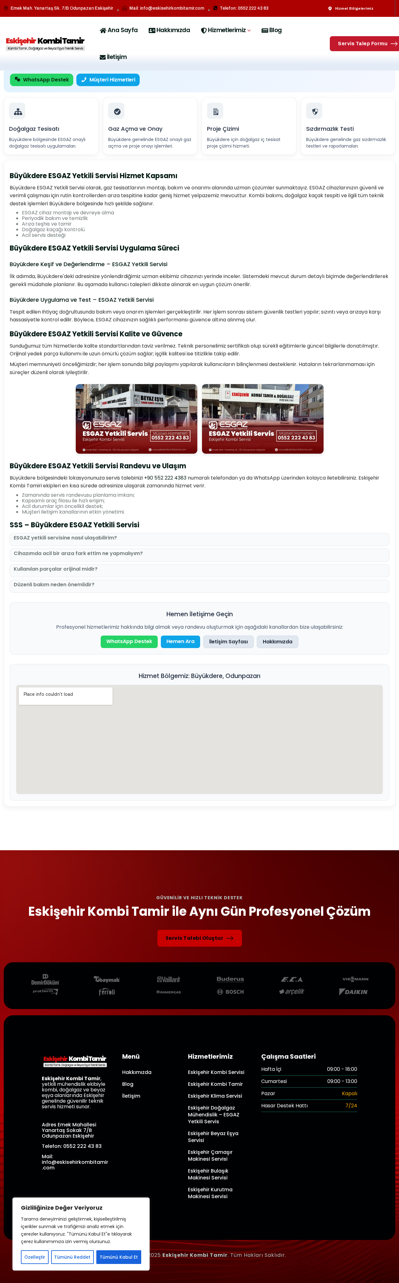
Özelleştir (34, 1257)
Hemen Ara (180, 641)
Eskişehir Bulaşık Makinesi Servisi (208, 1174)
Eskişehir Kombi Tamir (215, 1084)
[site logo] (45, 43)
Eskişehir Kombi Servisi (216, 1072)
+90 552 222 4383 (165, 477)
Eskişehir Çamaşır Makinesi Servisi (210, 1156)
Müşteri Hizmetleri (112, 79)
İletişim (117, 57)
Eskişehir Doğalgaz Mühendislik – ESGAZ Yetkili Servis (213, 1114)
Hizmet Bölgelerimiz (354, 8)
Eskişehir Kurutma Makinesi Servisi (210, 1193)
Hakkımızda (173, 30)
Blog (275, 30)
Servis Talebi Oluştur (195, 938)
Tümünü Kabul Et (119, 1257)
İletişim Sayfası (228, 641)
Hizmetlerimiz (227, 30)
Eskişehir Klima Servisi (215, 1096)
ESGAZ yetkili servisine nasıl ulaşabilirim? (65, 538)
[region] (81, 1234)
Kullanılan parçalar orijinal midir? (56, 569)
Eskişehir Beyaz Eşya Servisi (213, 1137)
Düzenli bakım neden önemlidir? (54, 585)
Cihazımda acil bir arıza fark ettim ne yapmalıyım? (78, 553)
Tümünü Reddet (72, 1257)
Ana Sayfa (123, 30)
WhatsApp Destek (46, 79)
